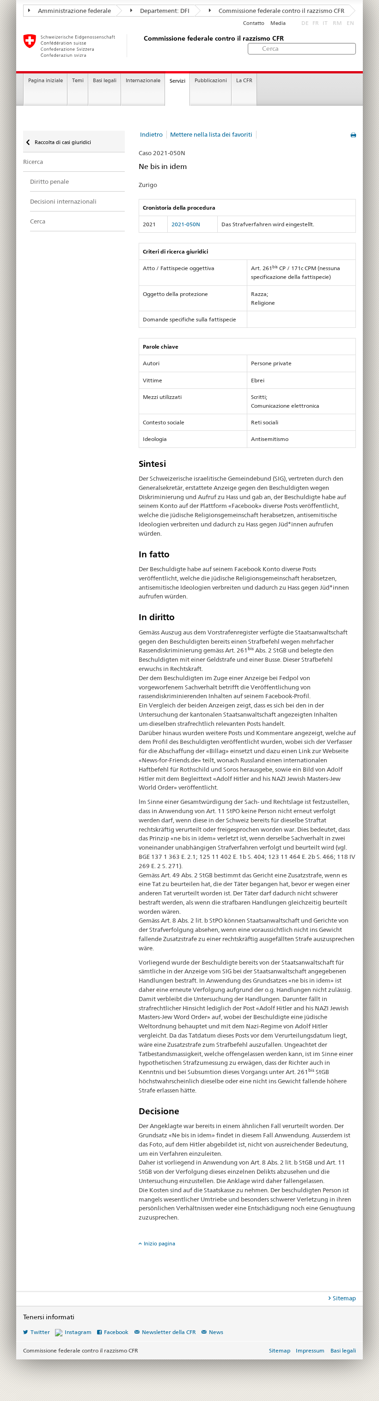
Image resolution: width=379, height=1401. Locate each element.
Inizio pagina (159, 1243)
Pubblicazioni (211, 81)
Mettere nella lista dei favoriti (211, 134)
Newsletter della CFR (169, 1332)
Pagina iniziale (45, 81)
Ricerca (33, 161)
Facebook (116, 1332)
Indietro (151, 134)
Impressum (310, 1350)
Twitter (40, 1332)
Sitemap (344, 1298)
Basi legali (104, 81)
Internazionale (143, 81)
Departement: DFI (164, 10)
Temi (78, 81)
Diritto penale (49, 181)
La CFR (244, 81)
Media (278, 23)
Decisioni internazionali (63, 201)
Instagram (78, 1332)
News (216, 1332)
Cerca (37, 221)
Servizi (177, 81)
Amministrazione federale (74, 10)
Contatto (253, 23)
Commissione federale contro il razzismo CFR (280, 10)
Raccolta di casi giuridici (62, 142)
